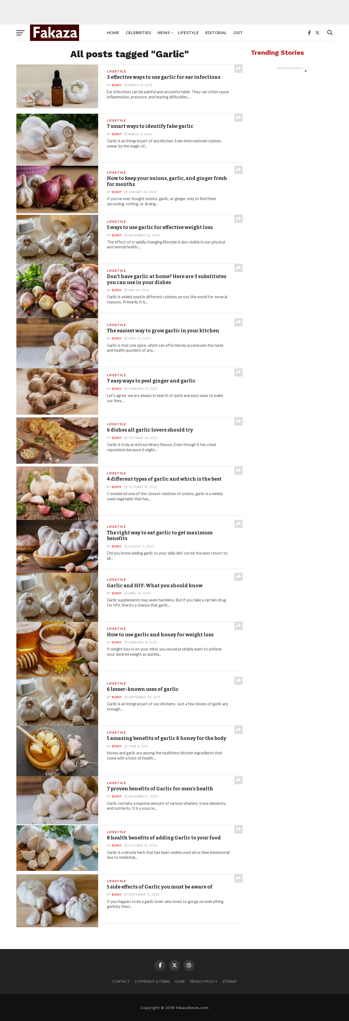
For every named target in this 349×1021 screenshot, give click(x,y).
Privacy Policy (203, 981)
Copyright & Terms (152, 981)
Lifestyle (188, 32)
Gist (238, 32)
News (164, 32)
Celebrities (138, 32)
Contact (121, 981)
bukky (117, 85)
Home (113, 32)
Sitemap (229, 981)
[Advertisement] (174, 12)
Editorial (216, 32)
